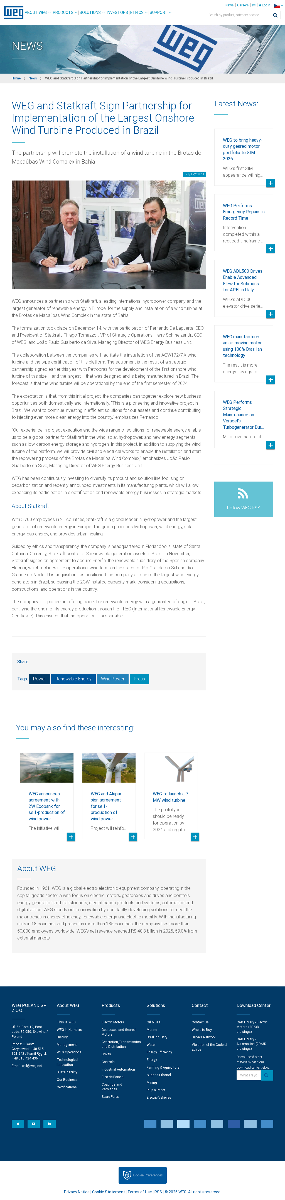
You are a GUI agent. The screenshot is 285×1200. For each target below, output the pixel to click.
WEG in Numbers (69, 1030)
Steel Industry (157, 1037)
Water (151, 1045)
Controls (108, 1062)
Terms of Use (139, 1192)
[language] (278, 5)
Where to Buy (202, 1030)
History (62, 1037)
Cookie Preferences (148, 1175)
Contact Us (200, 1022)
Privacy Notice (77, 1192)
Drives (106, 1054)
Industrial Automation (118, 1069)
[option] (47, 791)
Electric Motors (113, 1022)
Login (265, 5)
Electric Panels (113, 1077)
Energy (152, 1060)
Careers (243, 5)
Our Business (67, 1080)
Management (67, 1045)
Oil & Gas (154, 1022)
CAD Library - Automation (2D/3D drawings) (251, 1044)
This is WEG (66, 1022)
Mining (152, 1082)
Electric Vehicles (159, 1097)
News (229, 5)
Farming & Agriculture (163, 1067)
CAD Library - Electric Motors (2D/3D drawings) (252, 1027)
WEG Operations (69, 1052)
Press (139, 679)
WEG (12, 12)
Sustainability (67, 1072)
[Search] (275, 16)
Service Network (203, 1037)
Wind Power (112, 679)
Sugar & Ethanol (159, 1075)
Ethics (137, 12)
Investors (117, 12)
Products (63, 12)
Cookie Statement (108, 1192)
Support (159, 12)
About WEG (36, 12)
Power (39, 679)
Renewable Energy (73, 679)
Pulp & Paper (156, 1090)
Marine (152, 1030)
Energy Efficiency (159, 1052)
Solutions (90, 12)
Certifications (67, 1087)
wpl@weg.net (32, 1066)
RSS (158, 1192)
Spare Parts (110, 1097)
